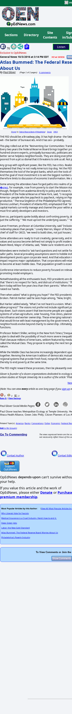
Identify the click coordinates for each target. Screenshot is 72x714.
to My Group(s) (8, 428)
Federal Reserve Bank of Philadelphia (32, 132)
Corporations (37, 423)
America (19, 423)
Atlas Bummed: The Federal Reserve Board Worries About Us (29, 532)
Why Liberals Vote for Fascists (15, 513)
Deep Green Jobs (9, 523)
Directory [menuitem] (31, 35)
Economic (55, 423)
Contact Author (15, 455)
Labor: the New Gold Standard (15, 528)
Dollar (47, 423)
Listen (61, 47)
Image (14, 132)
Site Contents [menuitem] (50, 35)
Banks (27, 423)
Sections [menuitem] (11, 35)
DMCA (56, 132)
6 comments (45, 72)
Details (49, 132)
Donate (46, 492)
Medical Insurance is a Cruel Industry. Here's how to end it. (29, 518)
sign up (66, 389)
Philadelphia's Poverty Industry (15, 537)
